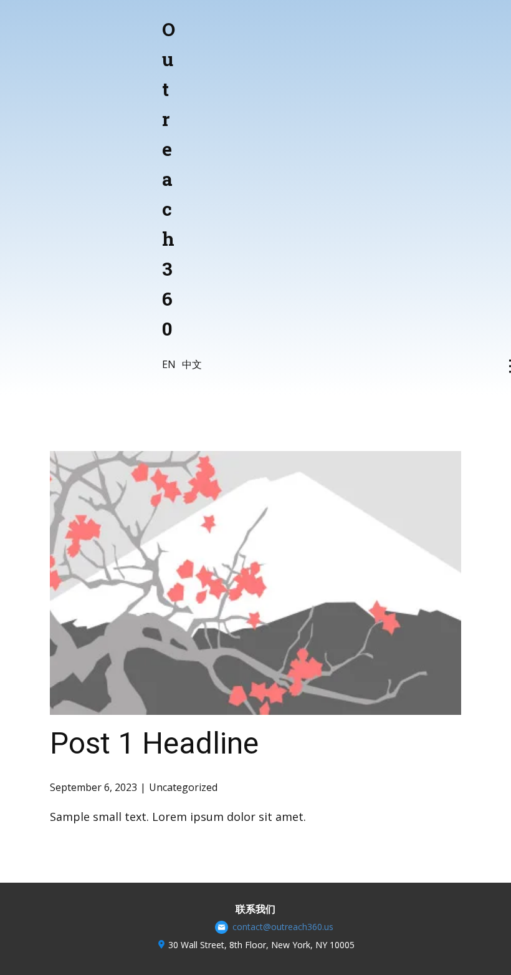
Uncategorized (183, 787)
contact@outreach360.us (281, 927)
